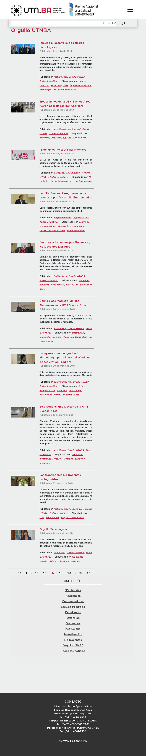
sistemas (53, 561)
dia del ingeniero (58, 181)
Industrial (55, 138)
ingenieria (45, 337)
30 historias (73, 590)
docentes (84, 280)
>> (88, 573)
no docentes (52, 517)
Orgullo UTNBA (77, 77)
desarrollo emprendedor (71, 226)
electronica (78, 333)
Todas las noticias (49, 81)
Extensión (73, 618)
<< (19, 573)
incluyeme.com (47, 390)
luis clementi (79, 138)
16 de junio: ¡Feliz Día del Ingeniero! (63, 149)
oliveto (69, 285)
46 (45, 573)
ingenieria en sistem (80, 85)
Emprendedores (62, 218)
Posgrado (68, 459)
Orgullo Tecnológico (53, 529)
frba (65, 85)
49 (69, 573)
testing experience (70, 561)
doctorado (77, 454)
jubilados (44, 285)
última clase (80, 337)
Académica (60, 129)
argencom (56, 85)
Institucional (60, 77)
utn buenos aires (66, 90)
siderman (67, 337)
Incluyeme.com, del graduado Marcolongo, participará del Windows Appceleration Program (65, 357)
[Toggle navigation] (130, 9)
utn (54, 90)
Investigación (73, 634)
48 (60, 573)
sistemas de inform (50, 395)
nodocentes (57, 285)
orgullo (57, 459)
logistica (66, 138)
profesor (56, 337)
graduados (77, 557)
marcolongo (75, 390)
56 (80, 573)
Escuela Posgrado (73, 607)
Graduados (59, 173)
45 (36, 573)
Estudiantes (73, 612)
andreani (44, 138)
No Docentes (75, 509)
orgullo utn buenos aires (52, 230)
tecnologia (45, 90)
